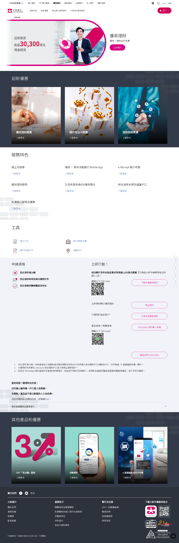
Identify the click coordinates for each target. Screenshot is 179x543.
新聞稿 (11, 516)
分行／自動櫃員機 (110, 507)
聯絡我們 (106, 511)
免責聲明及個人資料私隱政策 (68, 511)
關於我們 (101, 3)
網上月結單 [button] (18, 167)
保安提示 (59, 520)
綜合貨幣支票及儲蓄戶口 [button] (132, 184)
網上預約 (149, 305)
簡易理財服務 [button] (19, 184)
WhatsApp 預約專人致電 (149, 327)
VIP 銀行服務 (44, 3)
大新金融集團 (14, 3)
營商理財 (68, 3)
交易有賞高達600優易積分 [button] (80, 184)
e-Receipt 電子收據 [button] (129, 167)
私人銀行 (90, 3)
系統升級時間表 (62, 525)
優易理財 (57, 3)
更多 (33, 493)
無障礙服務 (107, 516)
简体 (169, 3)
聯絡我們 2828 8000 (149, 355)
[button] (89, 406)
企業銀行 (79, 3)
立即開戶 (117, 47)
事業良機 (12, 511)
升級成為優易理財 (149, 316)
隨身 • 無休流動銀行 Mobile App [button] (84, 167)
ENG (164, 3)
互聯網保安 (60, 516)
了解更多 (16, 173)
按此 (47, 399)
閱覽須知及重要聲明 (64, 507)
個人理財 (31, 3)
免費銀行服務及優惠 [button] (23, 202)
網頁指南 (106, 520)
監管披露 (12, 520)
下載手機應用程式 (149, 282)
